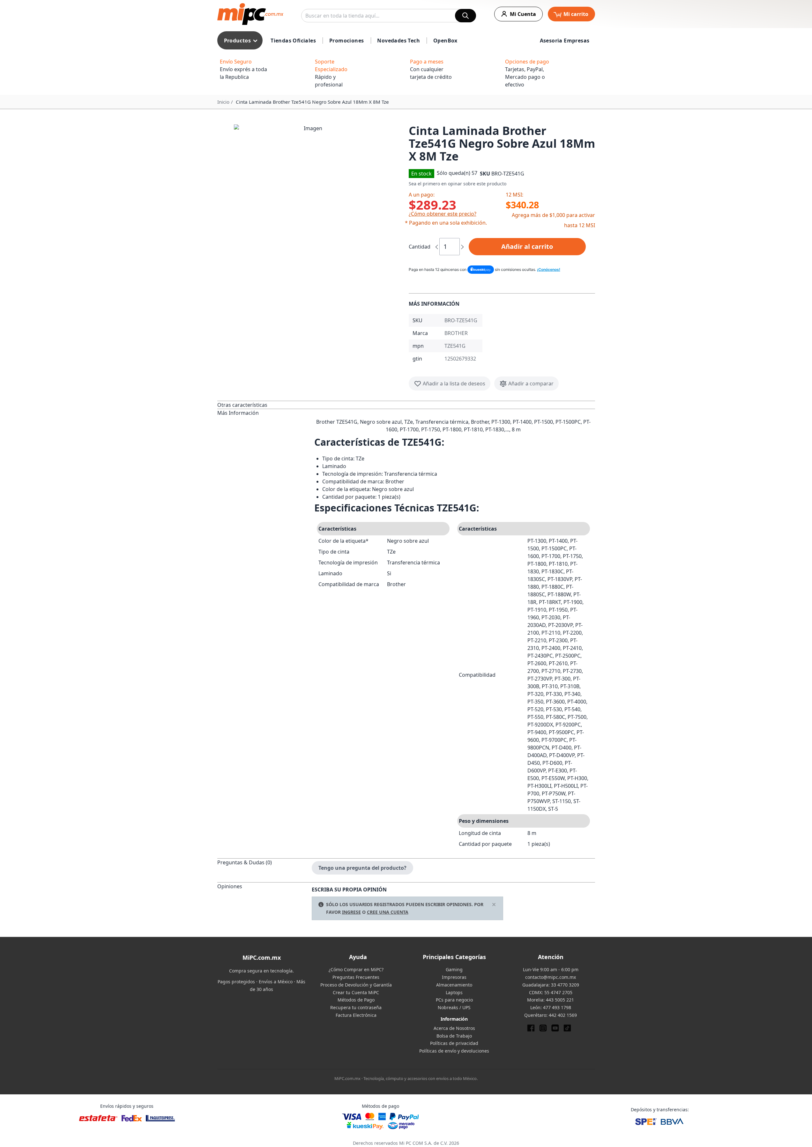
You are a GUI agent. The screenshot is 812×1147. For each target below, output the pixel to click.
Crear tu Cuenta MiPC (356, 992)
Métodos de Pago (356, 1000)
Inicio (223, 102)
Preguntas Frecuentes (355, 977)
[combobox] (388, 15)
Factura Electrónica (356, 1015)
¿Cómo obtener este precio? (442, 213)
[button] (310, 201)
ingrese (351, 912)
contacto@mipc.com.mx (550, 977)
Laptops (454, 992)
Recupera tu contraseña (356, 1007)
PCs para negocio (454, 1000)
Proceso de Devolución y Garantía (356, 985)
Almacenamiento (454, 985)
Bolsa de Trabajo (454, 1036)
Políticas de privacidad (454, 1043)
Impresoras (454, 977)
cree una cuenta (387, 912)
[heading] (264, 405)
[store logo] (250, 14)
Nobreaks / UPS (454, 1007)
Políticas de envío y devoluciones (454, 1051)
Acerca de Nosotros (454, 1028)
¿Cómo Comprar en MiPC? (356, 969)
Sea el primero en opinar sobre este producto (457, 184)
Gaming (454, 969)
